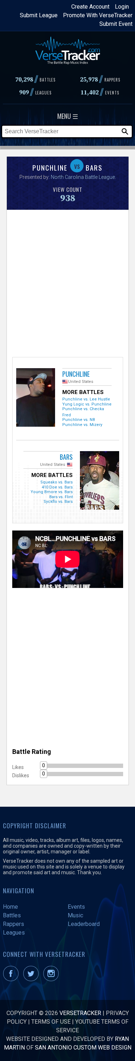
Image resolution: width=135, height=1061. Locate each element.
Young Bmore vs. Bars (52, 492)
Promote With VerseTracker (97, 15)
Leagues (14, 932)
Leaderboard (84, 924)
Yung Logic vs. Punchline (87, 404)
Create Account (90, 6)
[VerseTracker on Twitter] (32, 979)
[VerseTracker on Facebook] (12, 979)
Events (76, 906)
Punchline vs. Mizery (82, 424)
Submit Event (115, 23)
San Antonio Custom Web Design (83, 1047)
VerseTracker (80, 1013)
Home (10, 906)
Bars (66, 457)
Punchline (76, 374)
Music (75, 915)
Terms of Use (51, 1021)
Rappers (13, 924)
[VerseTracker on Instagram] (52, 979)
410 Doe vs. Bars (57, 487)
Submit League (39, 15)
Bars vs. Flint (61, 497)
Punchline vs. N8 (78, 419)
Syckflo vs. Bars (58, 501)
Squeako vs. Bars (56, 482)
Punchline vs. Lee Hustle (86, 399)
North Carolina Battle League (83, 177)
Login (122, 6)
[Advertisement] (67, 282)
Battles (12, 915)
